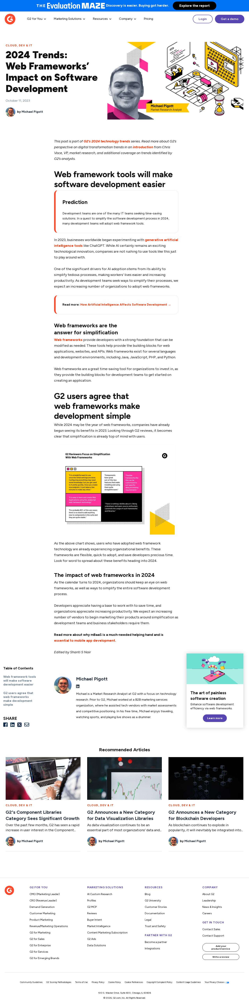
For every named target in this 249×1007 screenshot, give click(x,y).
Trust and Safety (155, 926)
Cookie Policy (114, 982)
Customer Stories (156, 907)
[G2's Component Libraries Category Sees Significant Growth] (43, 778)
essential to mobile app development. (85, 640)
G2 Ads (91, 939)
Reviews (92, 913)
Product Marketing (41, 919)
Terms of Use (81, 982)
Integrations (152, 948)
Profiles (91, 900)
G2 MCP (92, 907)
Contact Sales (211, 929)
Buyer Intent (94, 919)
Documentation (155, 913)
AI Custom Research (99, 894)
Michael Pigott (32, 112)
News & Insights (212, 907)
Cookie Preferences (134, 982)
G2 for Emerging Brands (44, 958)
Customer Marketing (42, 913)
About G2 (208, 894)
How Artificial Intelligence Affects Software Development (125, 304)
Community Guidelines (31, 982)
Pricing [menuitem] (148, 19)
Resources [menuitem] (100, 19)
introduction (143, 147)
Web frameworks (68, 340)
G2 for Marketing (40, 932)
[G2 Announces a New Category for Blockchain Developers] (205, 778)
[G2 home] (10, 19)
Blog (147, 894)
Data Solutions (96, 945)
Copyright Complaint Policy (159, 982)
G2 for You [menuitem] (34, 19)
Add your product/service (220, 947)
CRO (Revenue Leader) (43, 900)
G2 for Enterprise (40, 945)
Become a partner (156, 942)
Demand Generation (42, 907)
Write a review (220, 957)
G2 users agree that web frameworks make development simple (18, 698)
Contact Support (213, 935)
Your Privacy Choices (215, 982)
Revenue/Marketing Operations (49, 926)
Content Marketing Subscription (107, 932)
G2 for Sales (37, 939)
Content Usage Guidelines (188, 982)
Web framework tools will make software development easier (19, 680)
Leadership (209, 900)
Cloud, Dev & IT (19, 45)
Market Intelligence (98, 926)
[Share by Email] (26, 725)
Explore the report (194, 5)
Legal (148, 919)
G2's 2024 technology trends (107, 141)
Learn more (215, 718)
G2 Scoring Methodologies (58, 982)
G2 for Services (39, 951)
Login (203, 19)
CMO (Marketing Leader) (45, 894)
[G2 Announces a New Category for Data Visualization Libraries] (124, 778)
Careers (207, 913)
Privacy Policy (98, 982)
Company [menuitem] (125, 19)
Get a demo (229, 19)
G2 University (153, 900)
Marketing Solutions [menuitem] (68, 19)
